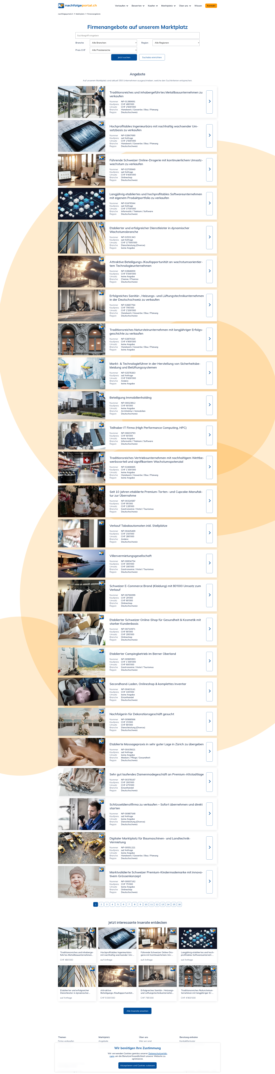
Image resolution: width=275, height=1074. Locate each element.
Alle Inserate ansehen (137, 1011)
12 (157, 904)
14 (168, 904)
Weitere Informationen (209, 101)
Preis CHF (80, 50)
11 (151, 904)
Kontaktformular (187, 1041)
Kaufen (151, 5)
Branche (79, 42)
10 (146, 904)
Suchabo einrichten (152, 57)
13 (162, 904)
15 (174, 904)
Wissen (198, 5)
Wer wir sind (145, 1041)
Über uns (183, 5)
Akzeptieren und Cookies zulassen (137, 1065)
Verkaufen (120, 5)
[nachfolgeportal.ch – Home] (86, 5)
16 (179, 904)
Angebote (103, 1041)
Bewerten (137, 5)
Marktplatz (167, 5)
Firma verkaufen (66, 1041)
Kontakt (211, 5)
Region (144, 42)
